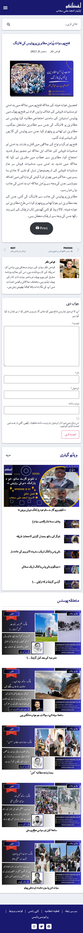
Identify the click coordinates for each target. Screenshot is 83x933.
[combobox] (45, 24)
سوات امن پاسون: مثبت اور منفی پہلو (41, 888)
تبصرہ (75, 323)
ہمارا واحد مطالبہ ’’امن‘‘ (41, 773)
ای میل (75, 388)
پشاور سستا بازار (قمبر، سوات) (46, 522)
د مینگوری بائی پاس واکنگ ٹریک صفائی (41, 567)
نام (77, 373)
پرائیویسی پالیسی (40, 917)
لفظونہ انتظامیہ (52, 911)
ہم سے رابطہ (71, 911)
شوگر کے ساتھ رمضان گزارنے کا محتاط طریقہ (38, 536)
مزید (8, 455)
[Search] (8, 24)
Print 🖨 (41, 228)
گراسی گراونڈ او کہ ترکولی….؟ (46, 582)
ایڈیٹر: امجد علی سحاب (68, 11)
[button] (5, 7)
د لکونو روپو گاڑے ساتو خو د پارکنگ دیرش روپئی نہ (41, 510)
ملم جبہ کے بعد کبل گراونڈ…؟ (42, 658)
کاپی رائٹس (33, 911)
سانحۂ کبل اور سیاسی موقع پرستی (41, 830)
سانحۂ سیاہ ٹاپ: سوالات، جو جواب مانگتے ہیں (41, 715)
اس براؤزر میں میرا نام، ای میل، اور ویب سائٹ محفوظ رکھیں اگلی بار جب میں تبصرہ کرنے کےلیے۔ (43, 425)
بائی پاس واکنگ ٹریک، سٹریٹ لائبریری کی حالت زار (35, 552)
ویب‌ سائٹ (74, 403)
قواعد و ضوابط (16, 911)
